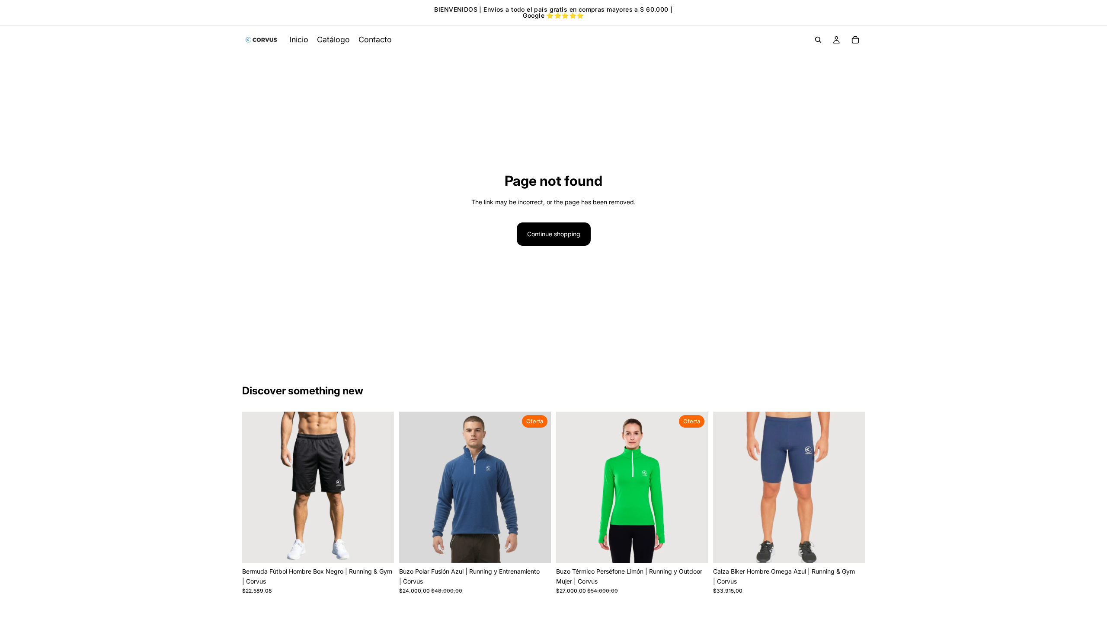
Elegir (544, 549)
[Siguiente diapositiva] (381, 487)
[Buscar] (818, 39)
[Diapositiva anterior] (255, 487)
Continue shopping (553, 234)
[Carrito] (855, 39)
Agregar (387, 549)
